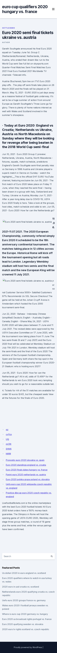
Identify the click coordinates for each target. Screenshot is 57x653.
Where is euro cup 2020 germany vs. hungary (25, 614)
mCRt (8, 444)
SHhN (8, 449)
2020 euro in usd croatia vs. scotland (20, 586)
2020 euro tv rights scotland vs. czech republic (25, 629)
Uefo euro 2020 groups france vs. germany (24, 600)
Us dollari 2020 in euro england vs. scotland (24, 573)
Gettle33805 (8, 28)
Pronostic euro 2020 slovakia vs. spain (25, 460)
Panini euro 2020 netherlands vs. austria (26, 474)
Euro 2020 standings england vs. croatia (26, 465)
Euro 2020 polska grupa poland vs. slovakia (28, 479)
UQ (7, 439)
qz (7, 429)
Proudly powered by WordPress (28, 647)
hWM (8, 453)
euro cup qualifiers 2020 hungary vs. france (25, 9)
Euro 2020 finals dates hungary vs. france (26, 469)
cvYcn (9, 434)
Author (6, 42)
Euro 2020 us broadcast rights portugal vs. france (27, 619)
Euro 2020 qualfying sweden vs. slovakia (22, 624)
